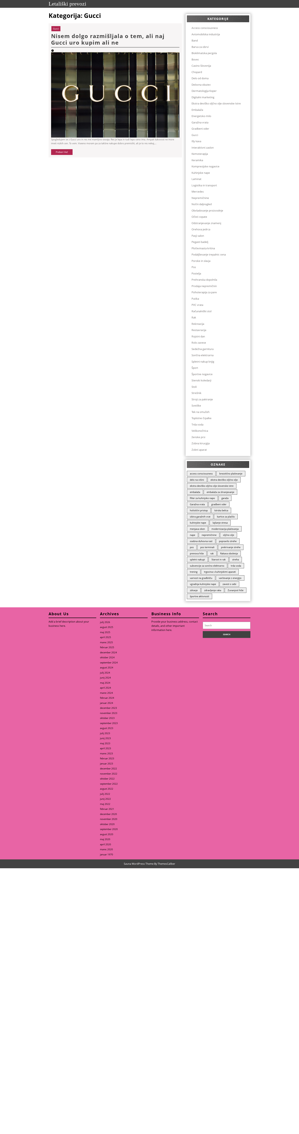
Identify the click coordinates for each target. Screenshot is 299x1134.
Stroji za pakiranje (202, 399)
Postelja (196, 273)
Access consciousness (205, 28)
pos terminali (207, 547)
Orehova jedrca (201, 229)
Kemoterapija (200, 154)
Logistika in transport (204, 185)
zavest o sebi (229, 584)
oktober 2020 (107, 824)
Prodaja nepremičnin (204, 286)
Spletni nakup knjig (203, 361)
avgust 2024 (106, 667)
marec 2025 (106, 642)
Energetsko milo (201, 116)
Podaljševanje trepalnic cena (209, 254)
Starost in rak (218, 559)
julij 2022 (105, 793)
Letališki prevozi (67, 4)
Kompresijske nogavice (205, 166)
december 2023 (108, 707)
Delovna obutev (201, 84)
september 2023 (109, 723)
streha (235, 559)
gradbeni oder (218, 504)
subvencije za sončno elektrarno (207, 565)
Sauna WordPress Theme (139, 863)
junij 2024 (105, 677)
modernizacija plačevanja (225, 528)
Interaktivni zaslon (203, 147)
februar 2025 (107, 647)
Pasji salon (198, 235)
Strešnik (196, 393)
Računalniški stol (201, 311)
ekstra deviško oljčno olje (224, 479)
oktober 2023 (107, 718)
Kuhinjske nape (201, 173)
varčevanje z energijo (230, 578)
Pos (194, 267)
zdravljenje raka (212, 590)
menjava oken (197, 528)
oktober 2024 (107, 657)
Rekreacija (198, 324)
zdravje (194, 590)
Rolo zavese (199, 342)
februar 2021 (107, 808)
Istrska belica (221, 510)
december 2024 (108, 652)
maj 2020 (105, 839)
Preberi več (64, 152)
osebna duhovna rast (201, 541)
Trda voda (197, 424)
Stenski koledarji (201, 380)
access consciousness (201, 473)
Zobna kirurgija (201, 443)
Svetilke (196, 405)
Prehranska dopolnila (204, 279)
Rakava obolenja (229, 553)
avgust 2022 (106, 788)
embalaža (195, 492)
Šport (195, 368)
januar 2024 (106, 702)
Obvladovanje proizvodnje (207, 210)
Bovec (195, 59)
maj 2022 (105, 803)
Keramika (197, 160)
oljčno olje (228, 534)
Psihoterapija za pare (204, 292)
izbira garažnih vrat (200, 516)
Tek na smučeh (200, 412)
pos (192, 547)
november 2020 (108, 819)
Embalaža (197, 110)
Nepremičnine (200, 198)
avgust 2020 (106, 834)
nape (192, 534)
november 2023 (108, 713)
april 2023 (105, 748)
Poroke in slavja (201, 261)
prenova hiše (197, 553)
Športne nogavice (202, 374)
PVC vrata (197, 305)
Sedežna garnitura (203, 349)
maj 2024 (105, 682)
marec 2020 (106, 849)
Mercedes (198, 191)
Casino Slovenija (201, 65)
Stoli (194, 387)
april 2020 (105, 844)
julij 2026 (105, 622)
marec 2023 (106, 753)
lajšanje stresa (220, 522)
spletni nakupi (197, 559)
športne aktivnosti (199, 596)
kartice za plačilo (226, 516)
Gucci (56, 28)
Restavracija (199, 330)
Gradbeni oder (200, 128)
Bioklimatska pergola (204, 53)
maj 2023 (105, 743)
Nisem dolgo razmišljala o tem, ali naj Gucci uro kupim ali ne (108, 39)
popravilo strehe (228, 541)
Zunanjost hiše (235, 590)
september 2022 (109, 783)
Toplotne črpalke (201, 418)
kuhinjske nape (198, 522)
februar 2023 (107, 758)
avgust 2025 (106, 627)
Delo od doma (200, 78)
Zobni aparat (199, 449)
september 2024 (109, 662)
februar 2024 (107, 697)
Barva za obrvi (200, 47)
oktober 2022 (107, 778)
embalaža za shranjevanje (220, 492)
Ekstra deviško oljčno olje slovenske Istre (216, 103)
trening (193, 571)
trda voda (236, 565)
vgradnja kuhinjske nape (203, 584)
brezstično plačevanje (230, 473)
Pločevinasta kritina (203, 248)
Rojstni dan (198, 336)
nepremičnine (209, 534)
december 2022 (108, 768)
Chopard (197, 72)
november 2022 (108, 773)
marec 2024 (106, 692)
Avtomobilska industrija (206, 34)
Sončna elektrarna (203, 355)
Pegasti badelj (200, 242)
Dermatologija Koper (204, 91)
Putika (195, 298)
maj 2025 (105, 632)
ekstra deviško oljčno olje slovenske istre (211, 485)
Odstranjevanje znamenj (206, 223)
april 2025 (105, 637)
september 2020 (109, 829)
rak (212, 553)
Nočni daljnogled (202, 204)
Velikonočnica (200, 430)
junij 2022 (105, 798)
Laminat (196, 179)
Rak (194, 317)
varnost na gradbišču (201, 578)
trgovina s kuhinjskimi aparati (220, 571)
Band (195, 40)
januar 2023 (106, 763)
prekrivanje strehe (230, 547)
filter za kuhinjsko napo (202, 498)
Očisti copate (199, 217)
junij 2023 (105, 738)
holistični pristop (199, 510)
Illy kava (196, 141)
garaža (224, 498)
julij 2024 (105, 672)
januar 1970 (106, 854)
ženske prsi (198, 437)
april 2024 (105, 687)
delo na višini (197, 479)
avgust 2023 (106, 728)
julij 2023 (105, 733)
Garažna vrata (200, 122)
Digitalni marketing (203, 97)
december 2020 (108, 814)
